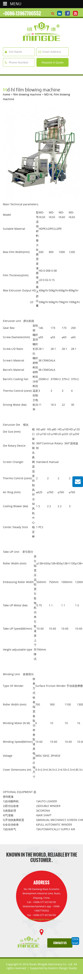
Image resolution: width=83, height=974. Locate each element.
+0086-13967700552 (22, 13)
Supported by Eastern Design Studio (53, 968)
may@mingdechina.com (41, 919)
